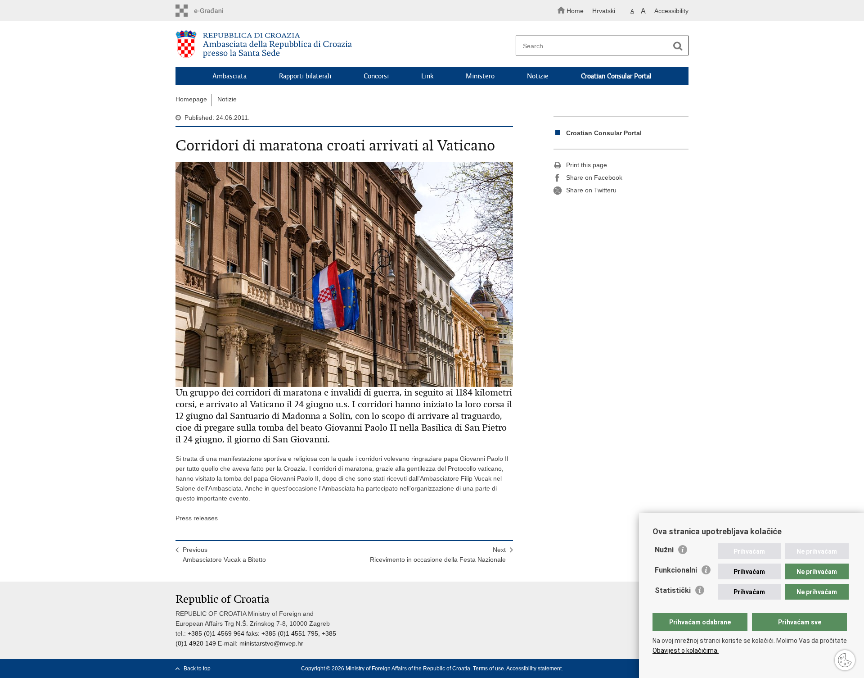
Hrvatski (603, 10)
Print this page (586, 164)
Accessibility (671, 10)
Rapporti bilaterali (305, 76)
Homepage (191, 99)
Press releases (197, 518)
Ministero (480, 76)
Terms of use (488, 668)
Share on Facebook (594, 177)
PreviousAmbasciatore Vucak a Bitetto (224, 554)
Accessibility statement (534, 668)
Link (427, 76)
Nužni (664, 550)
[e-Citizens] (214, 11)
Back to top (197, 668)
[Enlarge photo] (344, 274)
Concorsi (376, 76)
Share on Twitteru (591, 190)
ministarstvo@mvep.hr (271, 643)
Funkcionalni (676, 570)
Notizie (538, 76)
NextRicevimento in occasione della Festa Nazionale (438, 554)
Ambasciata (229, 76)
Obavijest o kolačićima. (685, 650)
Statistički (673, 590)
